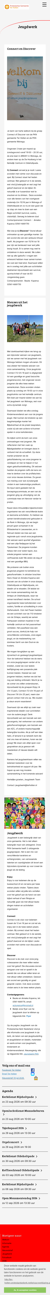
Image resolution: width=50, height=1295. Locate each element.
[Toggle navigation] (44, 4)
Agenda (5, 1247)
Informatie (6, 1243)
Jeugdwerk (7, 1254)
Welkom (5, 1240)
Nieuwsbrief (7, 1250)
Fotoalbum (7, 1257)
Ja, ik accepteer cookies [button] (25, 1290)
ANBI (4, 1261)
